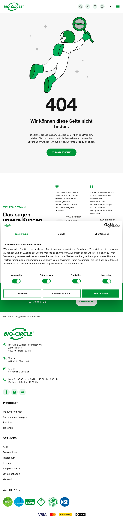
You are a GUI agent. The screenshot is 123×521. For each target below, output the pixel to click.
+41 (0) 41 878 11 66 (18, 361)
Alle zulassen (100, 293)
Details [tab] (61, 234)
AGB (5, 447)
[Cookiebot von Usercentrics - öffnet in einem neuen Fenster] (106, 225)
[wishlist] (95, 6)
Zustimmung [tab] (21, 234)
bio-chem (8, 428)
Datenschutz (10, 453)
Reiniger (7, 423)
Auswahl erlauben (61, 293)
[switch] (46, 281)
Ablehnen (22, 293)
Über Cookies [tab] (101, 234)
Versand (7, 480)
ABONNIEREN (86, 302)
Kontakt (7, 463)
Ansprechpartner (12, 469)
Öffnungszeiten (11, 474)
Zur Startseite (61, 153)
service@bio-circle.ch (18, 372)
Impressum (9, 458)
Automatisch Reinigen (15, 417)
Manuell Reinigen (12, 412)
